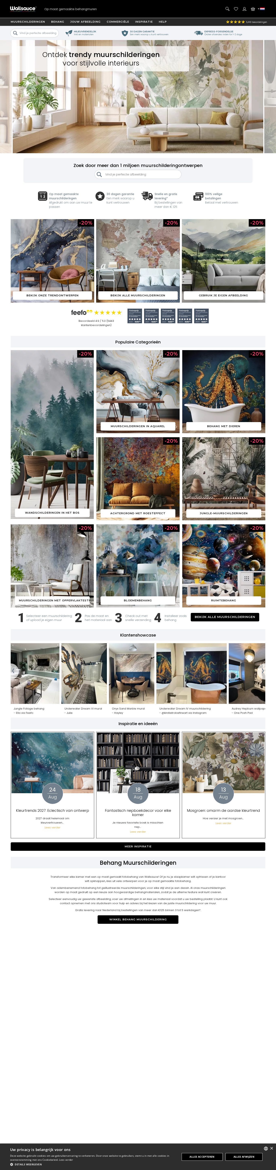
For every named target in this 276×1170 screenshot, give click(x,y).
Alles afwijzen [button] (244, 1156)
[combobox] (266, 1149)
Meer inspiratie (138, 846)
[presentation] (11, 671)
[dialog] (138, 1157)
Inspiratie (144, 21)
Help (163, 21)
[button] (92, 1164)
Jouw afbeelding (85, 21)
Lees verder (66, 1160)
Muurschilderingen (28, 21)
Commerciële (118, 21)
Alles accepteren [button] (202, 1156)
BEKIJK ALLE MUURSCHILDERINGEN (225, 617)
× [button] (271, 1148)
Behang (57, 21)
